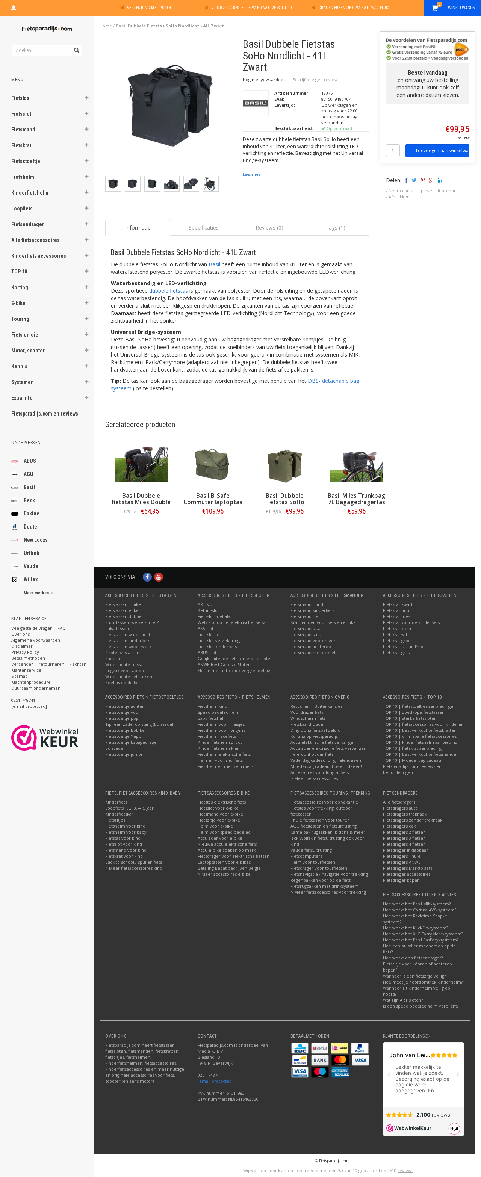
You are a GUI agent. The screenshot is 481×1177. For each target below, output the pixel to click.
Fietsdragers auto (400, 808)
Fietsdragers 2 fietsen (404, 832)
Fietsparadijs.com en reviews (44, 414)
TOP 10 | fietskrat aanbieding (412, 748)
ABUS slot (207, 652)
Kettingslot (208, 610)
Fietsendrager (27, 224)
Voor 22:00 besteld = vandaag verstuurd (252, 8)
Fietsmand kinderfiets (312, 610)
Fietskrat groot (397, 640)
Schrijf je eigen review (315, 79)
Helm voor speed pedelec (224, 832)
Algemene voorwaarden (35, 640)
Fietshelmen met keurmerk (226, 766)
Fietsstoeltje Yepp (123, 736)
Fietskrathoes (396, 616)
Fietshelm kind (212, 706)
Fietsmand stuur (306, 634)
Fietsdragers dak (399, 826)
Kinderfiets (116, 802)
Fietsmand (23, 130)
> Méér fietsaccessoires (314, 778)
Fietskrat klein (397, 628)
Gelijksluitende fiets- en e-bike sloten (235, 658)
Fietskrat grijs (396, 652)
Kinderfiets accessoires (38, 256)
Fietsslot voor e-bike (218, 808)
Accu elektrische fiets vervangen (323, 742)
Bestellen (141, 527)
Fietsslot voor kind (123, 844)
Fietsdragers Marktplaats (407, 868)
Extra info (22, 398)
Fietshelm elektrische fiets (224, 754)
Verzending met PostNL (150, 8)
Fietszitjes (115, 820)
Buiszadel (114, 748)
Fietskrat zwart (398, 604)
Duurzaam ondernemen (36, 688)
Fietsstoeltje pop (122, 718)
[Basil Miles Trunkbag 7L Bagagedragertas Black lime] (356, 464)
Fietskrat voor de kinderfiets (411, 622)
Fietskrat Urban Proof (404, 646)
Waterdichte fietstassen (128, 676)
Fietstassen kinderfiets (127, 640)
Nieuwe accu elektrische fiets (227, 844)
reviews (405, 1170)
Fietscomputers (306, 856)
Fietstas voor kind (123, 838)
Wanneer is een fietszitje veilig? (414, 976)
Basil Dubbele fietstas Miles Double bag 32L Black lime (141, 502)
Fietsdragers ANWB (402, 862)
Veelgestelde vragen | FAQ (38, 628)
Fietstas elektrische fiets (222, 802)
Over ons (20, 634)
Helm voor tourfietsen (312, 862)
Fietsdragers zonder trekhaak (412, 820)
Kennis (19, 366)
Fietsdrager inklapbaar (405, 850)
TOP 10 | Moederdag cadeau (412, 760)
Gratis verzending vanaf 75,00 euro (354, 8)
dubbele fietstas (168, 290)
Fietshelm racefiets (217, 736)
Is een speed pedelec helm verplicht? (420, 1006)
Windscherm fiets (307, 718)
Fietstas (20, 98)
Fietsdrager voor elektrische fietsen (233, 856)
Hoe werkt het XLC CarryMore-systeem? (423, 934)
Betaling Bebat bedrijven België (229, 868)
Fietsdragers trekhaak (405, 814)
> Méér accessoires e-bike (224, 874)
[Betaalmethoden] (300, 1047)
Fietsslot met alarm (217, 616)
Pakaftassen (117, 628)
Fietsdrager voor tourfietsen (318, 868)
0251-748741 (23, 700)
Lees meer (252, 174)
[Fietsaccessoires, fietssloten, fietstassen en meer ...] (47, 28)
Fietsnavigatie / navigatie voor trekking (329, 874)
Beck (29, 500)
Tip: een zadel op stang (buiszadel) (139, 724)
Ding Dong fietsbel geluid (315, 730)
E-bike (18, 303)
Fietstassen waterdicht (127, 634)
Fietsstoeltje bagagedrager (132, 742)
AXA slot (205, 628)
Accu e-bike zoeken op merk (227, 850)
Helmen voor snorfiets (220, 760)
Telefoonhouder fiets (311, 754)
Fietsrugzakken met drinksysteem (324, 886)
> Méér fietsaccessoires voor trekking (328, 892)
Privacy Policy (25, 652)
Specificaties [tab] (204, 227)
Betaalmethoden (28, 658)
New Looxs (36, 540)
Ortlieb (31, 553)
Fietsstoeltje (25, 161)
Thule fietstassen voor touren (320, 820)
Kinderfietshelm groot (220, 742)
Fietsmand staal (306, 628)
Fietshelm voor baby (126, 832)
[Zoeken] (76, 46)
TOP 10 (19, 272)
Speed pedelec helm (219, 712)
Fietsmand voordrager (313, 640)
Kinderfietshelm (29, 193)
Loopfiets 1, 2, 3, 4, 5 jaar (129, 808)
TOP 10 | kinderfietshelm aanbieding (420, 742)
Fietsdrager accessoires (406, 874)
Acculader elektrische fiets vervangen (328, 748)
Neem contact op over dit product (423, 190)
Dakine (31, 514)
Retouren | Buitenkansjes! (316, 706)
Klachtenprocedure (31, 682)
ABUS (30, 461)
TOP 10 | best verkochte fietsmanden (421, 754)
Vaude (31, 566)
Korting (19, 287)
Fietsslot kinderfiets (217, 646)
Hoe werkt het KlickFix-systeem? (415, 928)
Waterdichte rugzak (125, 664)
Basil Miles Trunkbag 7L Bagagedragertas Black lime (356, 502)
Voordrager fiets (306, 712)
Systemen (22, 382)
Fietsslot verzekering (219, 640)
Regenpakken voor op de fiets (320, 880)
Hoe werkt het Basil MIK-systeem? (417, 904)
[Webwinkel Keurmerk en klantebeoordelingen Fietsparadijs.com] (58, 737)
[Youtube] (158, 576)
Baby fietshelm (212, 718)
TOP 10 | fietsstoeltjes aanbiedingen (419, 706)
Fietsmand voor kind (126, 850)
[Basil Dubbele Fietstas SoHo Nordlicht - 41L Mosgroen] (284, 464)
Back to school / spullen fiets (133, 862)
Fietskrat (21, 145)
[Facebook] (147, 576)
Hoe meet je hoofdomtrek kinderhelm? (423, 982)
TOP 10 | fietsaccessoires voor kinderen (423, 724)
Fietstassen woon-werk (128, 646)
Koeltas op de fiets (123, 682)
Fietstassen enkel (122, 610)
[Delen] (405, 180)
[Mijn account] (13, 6)
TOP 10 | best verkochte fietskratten (420, 730)
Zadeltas (113, 658)
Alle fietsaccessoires (35, 240)
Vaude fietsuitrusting (311, 850)
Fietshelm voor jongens (221, 730)
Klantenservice (26, 670)
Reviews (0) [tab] (269, 227)
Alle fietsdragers (399, 802)
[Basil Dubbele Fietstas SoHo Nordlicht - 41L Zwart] (171, 106)
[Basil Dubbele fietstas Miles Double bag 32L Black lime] (141, 464)
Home (106, 26)
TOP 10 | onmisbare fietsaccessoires (420, 736)
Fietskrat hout (397, 610)
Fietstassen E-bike (123, 604)
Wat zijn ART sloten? (403, 1000)
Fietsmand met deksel (312, 652)
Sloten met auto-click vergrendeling (234, 670)
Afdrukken (399, 196)
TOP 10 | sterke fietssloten (410, 718)
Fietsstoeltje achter (124, 706)
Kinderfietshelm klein (219, 748)
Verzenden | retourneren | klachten (48, 664)
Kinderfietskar (119, 814)
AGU (28, 474)
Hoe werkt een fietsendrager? (413, 958)
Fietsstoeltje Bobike (125, 730)
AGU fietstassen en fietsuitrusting (323, 826)
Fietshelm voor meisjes (221, 724)
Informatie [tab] (138, 227)
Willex (31, 579)
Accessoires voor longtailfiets (319, 772)
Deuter (31, 527)
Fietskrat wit (395, 634)
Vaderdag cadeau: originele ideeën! (326, 760)
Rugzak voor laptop (124, 670)
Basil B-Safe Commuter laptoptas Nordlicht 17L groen (212, 502)
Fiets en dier (25, 335)
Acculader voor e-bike (220, 838)
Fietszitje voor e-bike (219, 820)
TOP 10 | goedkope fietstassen (414, 712)
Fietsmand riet (305, 616)
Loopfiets (22, 208)
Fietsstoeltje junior (124, 754)
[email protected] (215, 1081)
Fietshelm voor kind (125, 826)
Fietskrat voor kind (124, 856)
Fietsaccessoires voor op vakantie (324, 802)
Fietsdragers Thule (401, 856)
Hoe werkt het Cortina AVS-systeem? (419, 910)
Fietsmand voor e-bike (220, 814)
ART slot (206, 604)
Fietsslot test (210, 634)
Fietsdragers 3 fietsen (404, 838)
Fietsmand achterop (310, 646)
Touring (20, 319)
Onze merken (26, 442)
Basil (29, 487)
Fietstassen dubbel (124, 616)
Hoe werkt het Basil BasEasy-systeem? (420, 940)
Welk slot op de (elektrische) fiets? (231, 622)
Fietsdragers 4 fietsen (404, 844)
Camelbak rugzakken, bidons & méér (327, 832)
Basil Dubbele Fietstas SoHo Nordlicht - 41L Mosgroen (284, 505)
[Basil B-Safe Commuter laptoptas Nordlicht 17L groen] (213, 464)
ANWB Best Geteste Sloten (224, 664)
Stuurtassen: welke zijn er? (132, 622)
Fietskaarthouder (307, 724)
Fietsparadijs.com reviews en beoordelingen (412, 769)
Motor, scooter (28, 351)
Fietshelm (22, 177)
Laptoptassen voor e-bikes (224, 862)
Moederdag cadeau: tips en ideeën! (326, 766)
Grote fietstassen (122, 652)
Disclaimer (22, 646)
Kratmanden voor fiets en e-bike (323, 622)
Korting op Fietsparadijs (314, 736)
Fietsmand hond (306, 604)
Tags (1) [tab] (335, 227)
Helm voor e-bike (215, 826)
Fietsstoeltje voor (122, 712)
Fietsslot (21, 114)
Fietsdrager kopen (401, 880)
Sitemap (19, 676)
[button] (86, 98)
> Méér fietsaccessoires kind (133, 868)
